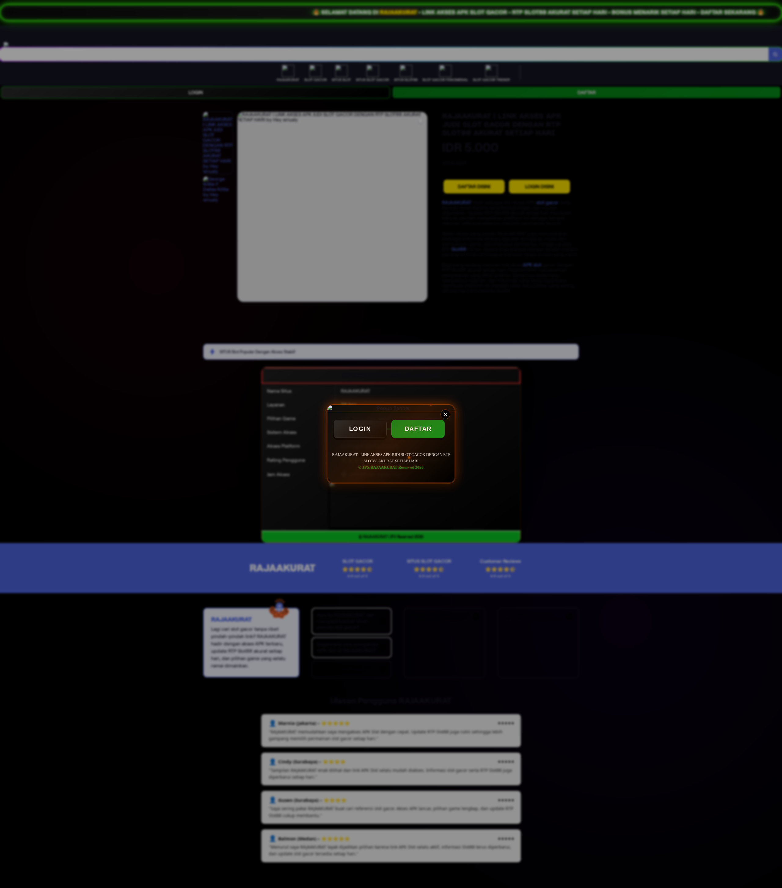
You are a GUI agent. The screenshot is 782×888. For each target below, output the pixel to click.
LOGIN (360, 428)
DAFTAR (418, 428)
